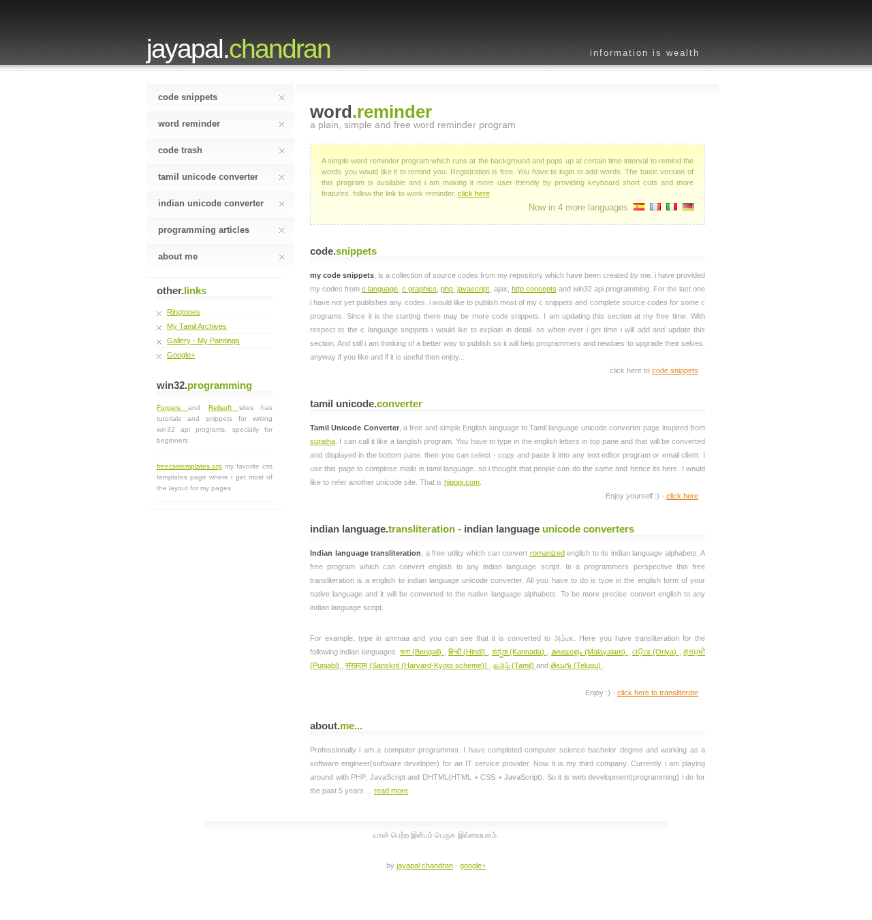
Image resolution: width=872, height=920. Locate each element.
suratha (322, 441)
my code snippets (342, 275)
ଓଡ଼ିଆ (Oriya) (655, 652)
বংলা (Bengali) (422, 652)
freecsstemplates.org (189, 466)
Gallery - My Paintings (203, 340)
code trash (180, 150)
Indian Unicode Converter (211, 203)
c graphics (419, 289)
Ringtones (183, 312)
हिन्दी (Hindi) (468, 652)
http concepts (534, 289)
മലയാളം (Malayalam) (589, 652)
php (447, 289)
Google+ (181, 355)
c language (380, 289)
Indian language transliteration (365, 553)
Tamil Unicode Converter (354, 428)
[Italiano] (671, 207)
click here (474, 193)
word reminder (189, 123)
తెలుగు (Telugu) (576, 665)
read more (391, 791)
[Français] (655, 207)
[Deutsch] (688, 207)
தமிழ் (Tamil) (514, 665)
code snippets (187, 97)
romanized (547, 553)
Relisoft (223, 407)
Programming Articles (203, 230)
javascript (473, 289)
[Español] (639, 207)
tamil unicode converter (208, 177)
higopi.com (462, 482)
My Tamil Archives (197, 326)
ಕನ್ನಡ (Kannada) (519, 652)
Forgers (172, 407)
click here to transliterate (657, 692)
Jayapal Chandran (424, 865)
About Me (178, 256)
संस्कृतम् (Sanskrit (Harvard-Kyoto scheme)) (417, 665)
